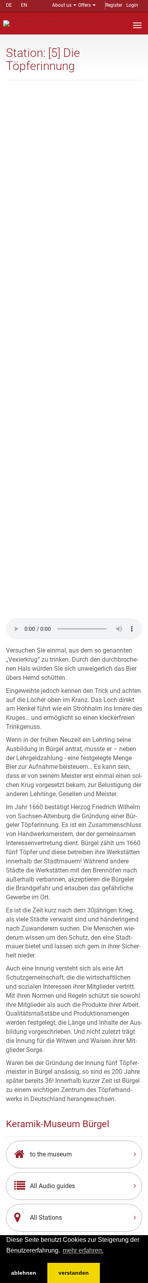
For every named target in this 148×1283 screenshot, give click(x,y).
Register (113, 5)
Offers (84, 5)
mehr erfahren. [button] (83, 1250)
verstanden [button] (73, 1273)
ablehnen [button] (23, 1273)
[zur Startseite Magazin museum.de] (50, 23)
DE (9, 5)
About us (61, 5)
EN (24, 5)
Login (132, 5)
